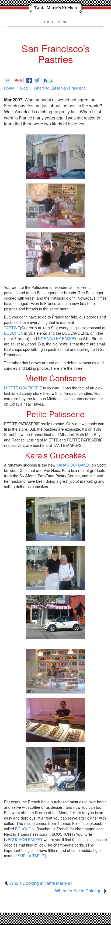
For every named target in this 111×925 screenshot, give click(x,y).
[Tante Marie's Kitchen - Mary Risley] (55, 7)
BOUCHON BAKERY (25, 839)
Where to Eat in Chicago (78, 891)
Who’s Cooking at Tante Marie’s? (40, 883)
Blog (24, 88)
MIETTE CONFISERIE (23, 387)
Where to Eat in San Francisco (60, 88)
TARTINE (12, 327)
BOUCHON (13, 333)
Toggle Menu (55, 21)
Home (9, 88)
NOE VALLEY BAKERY (57, 338)
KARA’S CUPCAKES (73, 465)
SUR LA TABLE (31, 855)
